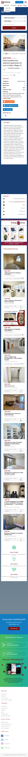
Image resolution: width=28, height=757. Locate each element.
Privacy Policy (4, 698)
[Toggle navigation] (25, 2)
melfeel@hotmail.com (11, 105)
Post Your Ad (19, 2)
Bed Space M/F (13, 536)
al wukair (18, 72)
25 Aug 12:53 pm (8, 335)
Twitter (6, 739)
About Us (3, 696)
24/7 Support (14, 564)
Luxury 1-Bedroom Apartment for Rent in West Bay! (13, 301)
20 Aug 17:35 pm (8, 419)
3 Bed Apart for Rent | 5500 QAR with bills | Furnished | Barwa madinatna (13, 444)
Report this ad (22, 214)
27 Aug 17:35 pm (8, 278)
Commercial (4, 708)
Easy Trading (14, 574)
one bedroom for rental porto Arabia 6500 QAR (12, 414)
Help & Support (5, 728)
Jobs (2, 712)
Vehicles (3, 710)
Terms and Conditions (6, 699)
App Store (7, 10)
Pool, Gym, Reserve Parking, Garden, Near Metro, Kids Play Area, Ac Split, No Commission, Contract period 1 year (13, 95)
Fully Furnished (21, 81)
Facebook (6, 735)
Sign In (20, 5)
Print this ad (22, 211)
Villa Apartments (13, 361)
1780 (4, 69)
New (24, 89)
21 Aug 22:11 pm (8, 390)
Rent (24, 87)
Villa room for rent (9, 386)
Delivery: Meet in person (19, 198)
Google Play (8, 8)
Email (23, 205)
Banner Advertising (6, 724)
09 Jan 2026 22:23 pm (9, 72)
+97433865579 (10, 101)
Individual (6, 75)
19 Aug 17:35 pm (8, 509)
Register (25, 5)
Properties (6, 275)
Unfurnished (16, 278)
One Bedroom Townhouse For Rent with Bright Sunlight (13, 473)
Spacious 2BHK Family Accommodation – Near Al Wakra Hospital (13, 358)
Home (2, 10)
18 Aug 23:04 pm (8, 538)
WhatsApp (9, 109)
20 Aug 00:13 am (8, 478)
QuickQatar (13, 754)
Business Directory (6, 716)
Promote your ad (5, 726)
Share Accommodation (15, 507)
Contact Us (4, 694)
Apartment (12, 275)
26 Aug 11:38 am (8, 306)
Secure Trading (14, 552)
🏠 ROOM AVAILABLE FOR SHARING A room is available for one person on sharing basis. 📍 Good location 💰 (14, 503)
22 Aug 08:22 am (8, 364)
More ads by (17, 201)
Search (14, 28)
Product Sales (4, 714)
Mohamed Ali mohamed (14, 68)
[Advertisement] (14, 180)
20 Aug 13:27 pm (8, 449)
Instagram (7, 743)
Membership (4, 722)
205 (14, 75)
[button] (4, 44)
